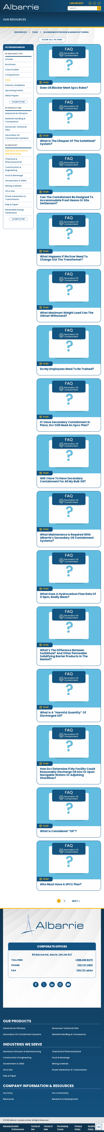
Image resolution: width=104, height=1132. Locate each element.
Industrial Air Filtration (16, 113)
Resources (20, 32)
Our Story (8, 1093)
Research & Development (65, 1099)
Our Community (60, 1093)
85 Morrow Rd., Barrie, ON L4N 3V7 (52, 954)
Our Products (17, 1021)
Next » (76, 901)
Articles (9, 59)
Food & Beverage (14, 175)
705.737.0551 (85, 965)
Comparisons (12, 74)
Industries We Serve (22, 1044)
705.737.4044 (84, 970)
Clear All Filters (52, 39)
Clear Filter (18, 102)
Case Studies (12, 69)
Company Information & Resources (38, 1085)
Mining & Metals (13, 185)
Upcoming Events (14, 90)
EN (90, 3)
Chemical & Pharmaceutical (13, 160)
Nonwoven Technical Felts (16, 128)
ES (99, 3)
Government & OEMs (15, 180)
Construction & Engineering (13, 169)
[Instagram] (60, 984)
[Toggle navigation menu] (99, 1127)
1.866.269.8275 (76, 3)
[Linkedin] (52, 984)
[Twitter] (44, 984)
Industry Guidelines (15, 85)
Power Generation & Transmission (15, 198)
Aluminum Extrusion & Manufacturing (66, 32)
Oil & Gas (10, 191)
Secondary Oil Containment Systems (16, 137)
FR (95, 3)
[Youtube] (68, 984)
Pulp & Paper (11, 204)
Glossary (7, 1126)
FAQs (35, 32)
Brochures (10, 64)
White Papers (12, 95)
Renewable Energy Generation (14, 211)
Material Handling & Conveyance (15, 120)
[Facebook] (36, 984)
